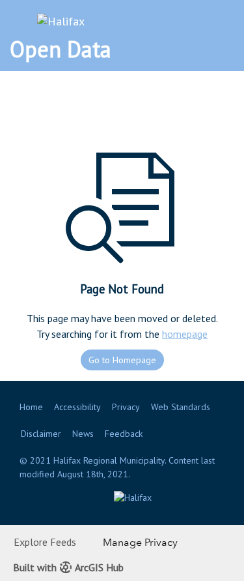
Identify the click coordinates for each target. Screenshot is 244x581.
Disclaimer (41, 433)
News (83, 433)
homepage (185, 333)
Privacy (126, 407)
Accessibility (77, 407)
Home (31, 407)
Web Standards (180, 407)
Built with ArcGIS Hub (68, 567)
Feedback (123, 433)
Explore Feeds (45, 541)
